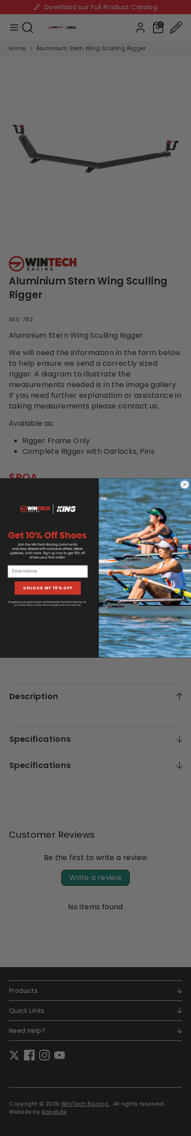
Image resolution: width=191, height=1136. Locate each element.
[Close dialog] (184, 484)
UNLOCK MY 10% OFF (47, 588)
